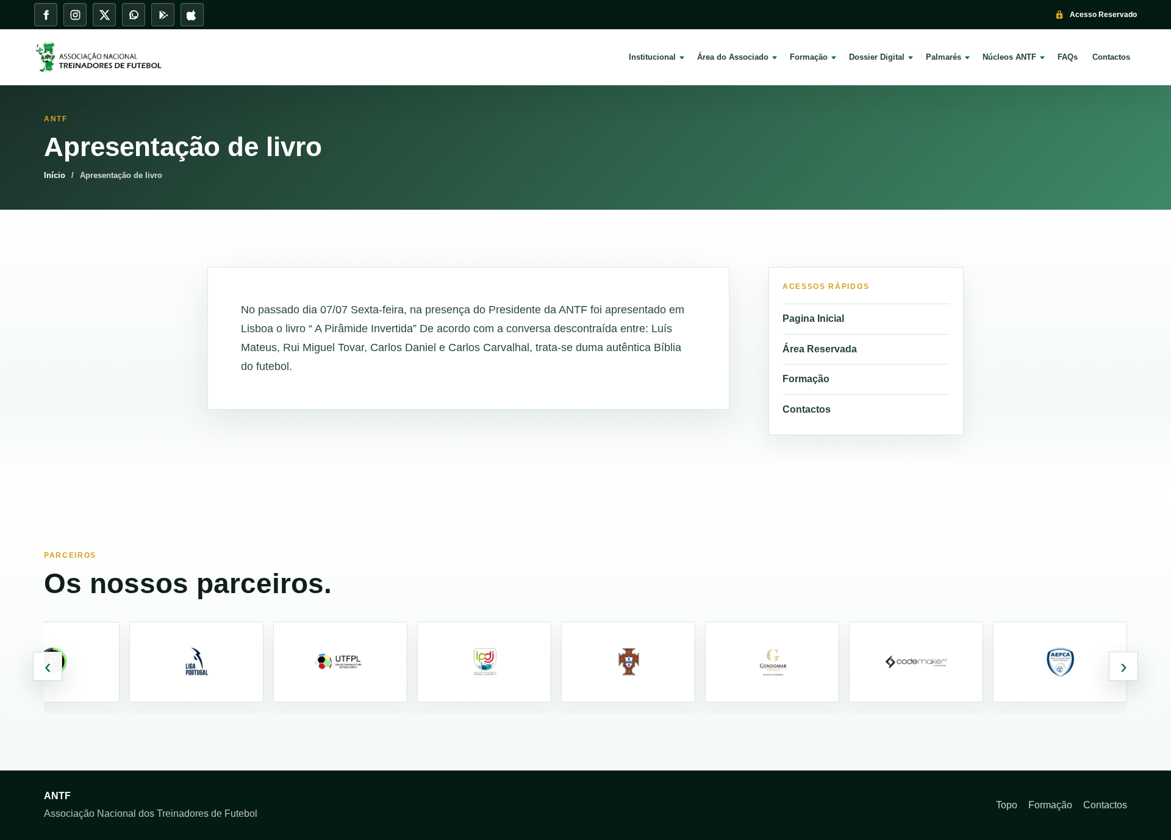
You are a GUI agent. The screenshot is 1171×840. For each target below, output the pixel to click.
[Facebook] (45, 14)
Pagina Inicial (813, 318)
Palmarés (943, 57)
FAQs (1068, 57)
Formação (809, 57)
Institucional (652, 57)
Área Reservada (819, 349)
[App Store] (192, 14)
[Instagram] (75, 14)
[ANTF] (107, 57)
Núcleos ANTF (1009, 57)
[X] (104, 14)
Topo (1006, 805)
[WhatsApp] (133, 14)
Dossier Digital (876, 57)
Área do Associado (732, 57)
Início (54, 175)
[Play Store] (162, 14)
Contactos (1111, 57)
